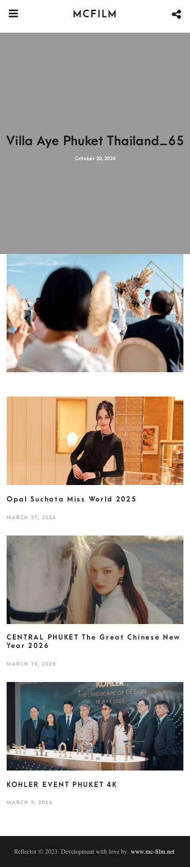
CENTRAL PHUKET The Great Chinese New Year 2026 (94, 641)
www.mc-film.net (153, 851)
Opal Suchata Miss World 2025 (72, 499)
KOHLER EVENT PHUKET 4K (62, 785)
